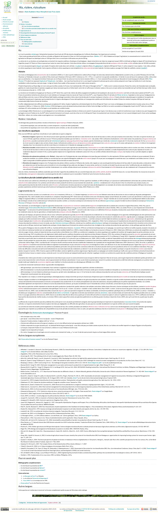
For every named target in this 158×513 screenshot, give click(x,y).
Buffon (97, 56)
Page (21, 3)
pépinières (123, 217)
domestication (42, 75)
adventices (104, 293)
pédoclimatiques (97, 223)
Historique (53, 3)
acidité (98, 172)
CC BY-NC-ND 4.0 (86, 509)
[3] (75, 209)
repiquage (69, 141)
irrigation (100, 198)
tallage (84, 244)
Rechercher (4, 40)
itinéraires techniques (62, 223)
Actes (74, 378)
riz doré (41, 470)
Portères (47, 106)
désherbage (79, 141)
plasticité (78, 215)
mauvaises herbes (130, 302)
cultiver (52, 194)
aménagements (32, 174)
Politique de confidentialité (116, 509)
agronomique (110, 201)
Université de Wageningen (40, 478)
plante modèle (123, 276)
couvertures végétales (44, 262)
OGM (20, 288)
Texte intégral (149, 371)
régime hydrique (61, 123)
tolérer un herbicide (63, 293)
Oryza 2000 (26, 480)
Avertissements (79, 510)
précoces (75, 143)
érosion (55, 185)
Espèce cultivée (53, 502)
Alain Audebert (30, 12)
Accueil (5, 17)
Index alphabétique (8, 35)
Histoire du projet (8, 22)
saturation (137, 234)
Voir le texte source (41, 3)
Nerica (41, 468)
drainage (138, 238)
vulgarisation (130, 219)
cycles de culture (109, 143)
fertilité (113, 167)
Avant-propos (7, 19)
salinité (102, 172)
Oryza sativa (25, 483)
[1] (101, 85)
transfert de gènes (150, 286)
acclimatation (119, 93)
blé (45, 203)
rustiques (120, 152)
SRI (40, 466)
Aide (4, 37)
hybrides (55, 279)
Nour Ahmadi (41, 12)
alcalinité (108, 172)
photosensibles (87, 143)
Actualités (6, 28)
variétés (130, 63)
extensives (125, 272)
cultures (111, 97)
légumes (61, 290)
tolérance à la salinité (94, 167)
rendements (114, 141)
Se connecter (151, 1)
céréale (33, 54)
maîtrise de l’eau (94, 194)
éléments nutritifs (28, 167)
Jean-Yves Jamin (54, 12)
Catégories (22, 502)
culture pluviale (88, 68)
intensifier (35, 203)
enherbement (56, 141)
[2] (26, 209)
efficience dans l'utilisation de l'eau (99, 306)
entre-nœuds (87, 158)
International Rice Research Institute (40, 207)
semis (92, 145)
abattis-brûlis (23, 183)
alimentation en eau (95, 147)
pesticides (28, 141)
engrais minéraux (148, 139)
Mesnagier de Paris (30, 476)
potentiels (151, 210)
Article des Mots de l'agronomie (37, 502)
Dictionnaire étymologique (43, 313)
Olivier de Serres (122, 95)
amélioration (37, 221)
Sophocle (42, 81)
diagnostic (93, 205)
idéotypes (109, 210)
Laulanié (77, 228)
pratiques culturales (117, 63)
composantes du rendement (71, 205)
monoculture (151, 141)
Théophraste (51, 81)
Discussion (28, 3)
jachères (96, 183)
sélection (39, 293)
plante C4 (123, 309)
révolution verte (86, 139)
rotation (137, 143)
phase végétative (23, 244)
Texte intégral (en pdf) (94, 362)
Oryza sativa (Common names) (30, 339)
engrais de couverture (148, 244)
